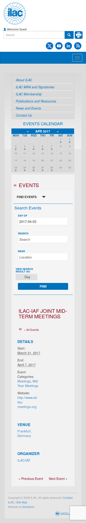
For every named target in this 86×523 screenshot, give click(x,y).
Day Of (22, 215)
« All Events (31, 330)
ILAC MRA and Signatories (35, 87)
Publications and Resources (36, 101)
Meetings (24, 381)
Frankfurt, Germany (24, 433)
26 (33, 167)
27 (42, 167)
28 (51, 167)
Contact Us (24, 115)
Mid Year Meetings (27, 383)
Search (23, 233)
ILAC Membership (29, 94)
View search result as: (24, 270)
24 (15, 167)
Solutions (28, 507)
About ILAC (24, 80)
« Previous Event (31, 478)
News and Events (28, 108)
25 (24, 167)
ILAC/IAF (24, 460)
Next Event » (58, 478)
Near (21, 251)
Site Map (21, 502)
